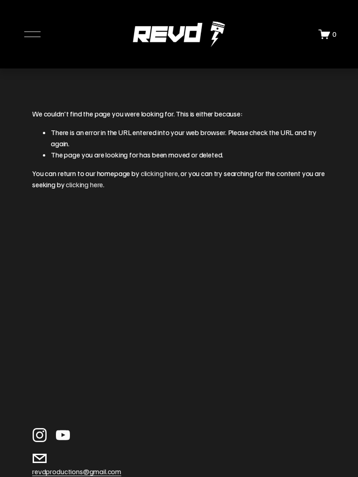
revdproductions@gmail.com (76, 471)
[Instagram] (39, 435)
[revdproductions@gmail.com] (39, 458)
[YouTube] (62, 435)
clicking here (159, 173)
